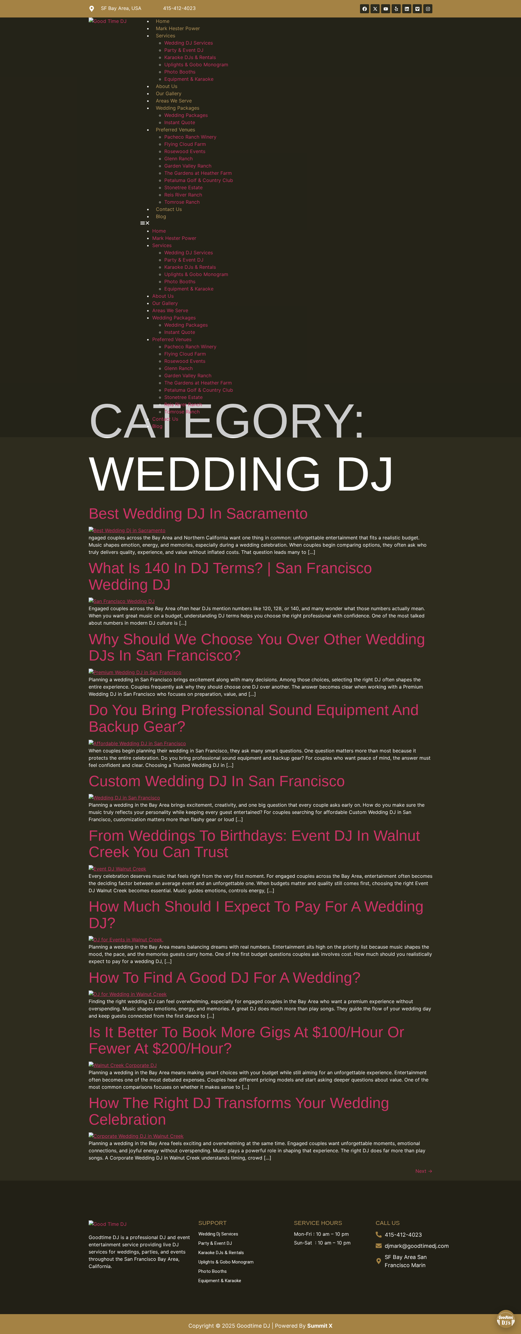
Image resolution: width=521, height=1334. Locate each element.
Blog (161, 216)
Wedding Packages (177, 108)
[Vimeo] (417, 8)
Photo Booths (179, 72)
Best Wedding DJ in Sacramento (198, 513)
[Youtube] (385, 8)
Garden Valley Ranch (187, 166)
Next (423, 1171)
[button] (286, 223)
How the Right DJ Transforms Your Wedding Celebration (239, 1111)
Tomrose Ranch (182, 202)
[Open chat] (506, 1319)
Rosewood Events (184, 151)
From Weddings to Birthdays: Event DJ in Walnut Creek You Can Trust (254, 844)
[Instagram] (427, 8)
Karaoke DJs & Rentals (190, 57)
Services (165, 36)
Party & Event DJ (184, 50)
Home (162, 21)
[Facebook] (364, 8)
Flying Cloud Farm (185, 144)
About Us (166, 86)
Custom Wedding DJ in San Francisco (217, 781)
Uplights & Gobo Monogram (196, 64)
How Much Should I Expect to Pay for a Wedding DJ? (256, 914)
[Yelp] (396, 8)
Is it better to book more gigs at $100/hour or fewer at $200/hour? (246, 1040)
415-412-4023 (179, 8)
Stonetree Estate (183, 187)
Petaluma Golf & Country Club (198, 180)
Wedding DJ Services (188, 43)
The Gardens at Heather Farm (198, 173)
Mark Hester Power (178, 28)
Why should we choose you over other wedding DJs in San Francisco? (257, 647)
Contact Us (169, 209)
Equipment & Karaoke (188, 79)
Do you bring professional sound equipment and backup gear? (254, 718)
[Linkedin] (406, 8)
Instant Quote (179, 122)
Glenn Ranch (178, 158)
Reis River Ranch (183, 195)
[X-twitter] (375, 8)
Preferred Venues (175, 130)
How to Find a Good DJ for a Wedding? (225, 977)
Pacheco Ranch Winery (190, 137)
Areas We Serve (174, 101)
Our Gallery (169, 93)
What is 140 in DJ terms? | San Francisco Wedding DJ (230, 576)
